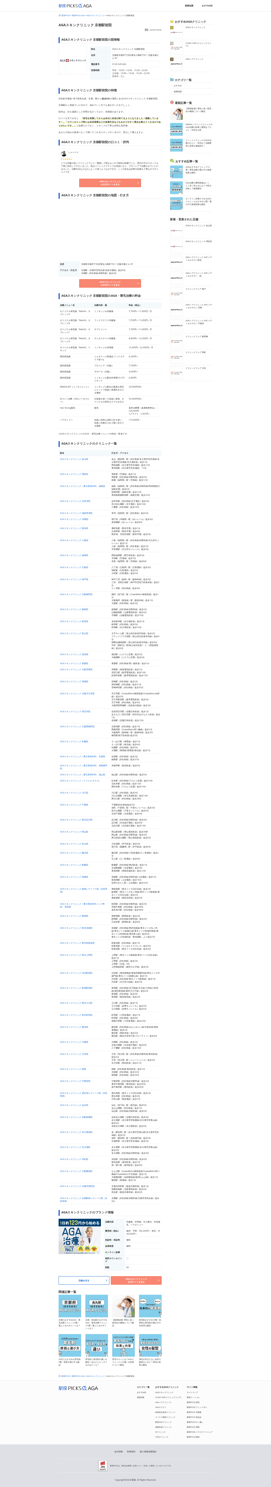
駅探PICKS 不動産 (194, 1412)
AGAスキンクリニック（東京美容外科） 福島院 (82, 486)
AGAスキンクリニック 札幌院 (74, 741)
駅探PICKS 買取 (193, 1427)
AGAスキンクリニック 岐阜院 (74, 621)
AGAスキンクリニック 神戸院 (74, 579)
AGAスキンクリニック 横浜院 (74, 1026)
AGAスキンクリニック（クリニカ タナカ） (80, 780)
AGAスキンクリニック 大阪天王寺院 (77, 693)
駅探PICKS (66, 15)
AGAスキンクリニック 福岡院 (74, 555)
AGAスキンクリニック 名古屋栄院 (76, 1132)
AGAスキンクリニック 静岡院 (74, 915)
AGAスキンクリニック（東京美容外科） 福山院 (82, 774)
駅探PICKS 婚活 (193, 1437)
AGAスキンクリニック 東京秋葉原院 (77, 942)
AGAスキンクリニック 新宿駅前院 (76, 987)
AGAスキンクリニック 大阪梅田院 (76, 594)
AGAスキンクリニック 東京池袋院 (76, 927)
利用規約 (131, 1451)
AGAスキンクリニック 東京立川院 (76, 1002)
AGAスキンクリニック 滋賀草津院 (76, 513)
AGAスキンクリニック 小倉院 (74, 540)
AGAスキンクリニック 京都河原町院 (77, 1186)
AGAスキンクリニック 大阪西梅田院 (77, 726)
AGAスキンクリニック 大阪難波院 (76, 1171)
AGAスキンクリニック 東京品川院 (76, 819)
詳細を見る (84, 1280)
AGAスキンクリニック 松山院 (74, 843)
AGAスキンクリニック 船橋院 (74, 864)
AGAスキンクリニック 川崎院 (74, 1041)
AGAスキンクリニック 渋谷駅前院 (76, 972)
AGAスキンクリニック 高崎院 (74, 876)
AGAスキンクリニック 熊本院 (74, 528)
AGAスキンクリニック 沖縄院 (74, 519)
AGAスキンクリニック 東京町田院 (76, 1014)
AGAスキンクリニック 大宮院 (74, 1054)
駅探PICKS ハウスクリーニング (199, 1432)
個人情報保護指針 (148, 1451)
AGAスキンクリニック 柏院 (73, 1068)
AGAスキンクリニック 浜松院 (74, 1159)
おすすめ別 (207, 5)
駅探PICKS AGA (78, 15)
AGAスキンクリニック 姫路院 (74, 609)
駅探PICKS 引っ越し (195, 1422)
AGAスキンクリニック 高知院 (74, 654)
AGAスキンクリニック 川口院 (74, 792)
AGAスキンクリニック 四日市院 (75, 711)
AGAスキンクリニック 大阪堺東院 (76, 669)
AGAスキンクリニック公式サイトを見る (136, 1280)
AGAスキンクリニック (96, 15)
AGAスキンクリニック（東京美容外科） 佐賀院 (82, 756)
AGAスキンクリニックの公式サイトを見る (110, 183)
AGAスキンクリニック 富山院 (74, 633)
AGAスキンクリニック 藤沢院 (74, 852)
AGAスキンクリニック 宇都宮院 (75, 1081)
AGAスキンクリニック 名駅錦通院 (76, 1117)
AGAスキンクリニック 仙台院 (74, 1105)
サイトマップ (192, 1392)
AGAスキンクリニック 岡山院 (74, 831)
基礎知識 (189, 5)
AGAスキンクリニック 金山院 (74, 459)
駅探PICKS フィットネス (197, 1407)
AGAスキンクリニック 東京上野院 (76, 954)
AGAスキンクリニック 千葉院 (74, 804)
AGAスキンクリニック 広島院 (74, 567)
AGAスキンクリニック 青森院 (74, 663)
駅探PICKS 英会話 (194, 1417)
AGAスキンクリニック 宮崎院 (74, 681)
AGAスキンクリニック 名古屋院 (75, 1147)
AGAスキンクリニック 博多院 (74, 474)
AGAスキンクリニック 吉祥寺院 (75, 501)
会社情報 (118, 1451)
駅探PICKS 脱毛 (193, 1402)
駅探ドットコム (193, 1397)
